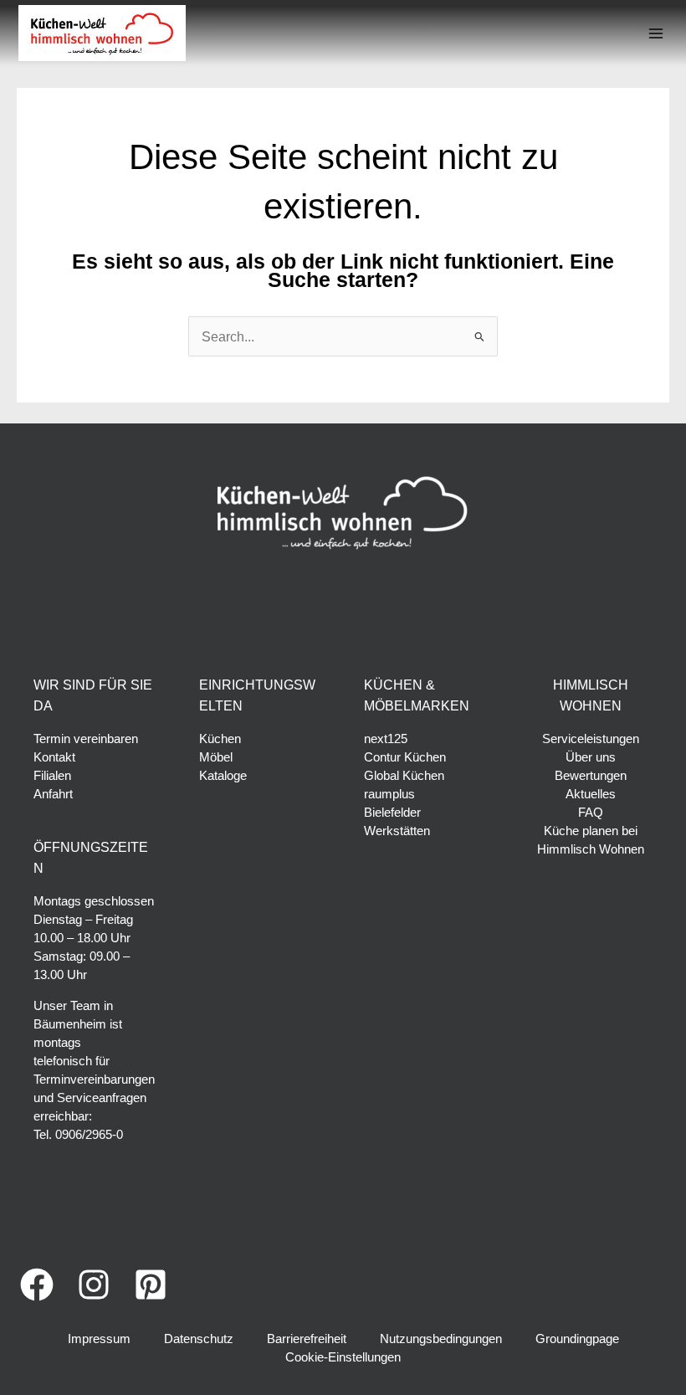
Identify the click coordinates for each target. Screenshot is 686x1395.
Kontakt (54, 757)
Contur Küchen (405, 757)
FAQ (590, 812)
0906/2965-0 (89, 1134)
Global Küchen (404, 775)
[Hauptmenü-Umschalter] (655, 33)
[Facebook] (37, 1284)
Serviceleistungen (590, 739)
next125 (385, 739)
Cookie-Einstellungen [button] (343, 1357)
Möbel (216, 757)
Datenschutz (198, 1339)
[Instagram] (93, 1284)
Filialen (52, 775)
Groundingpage (577, 1339)
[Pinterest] (150, 1284)
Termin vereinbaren (85, 739)
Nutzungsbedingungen (441, 1339)
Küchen (220, 739)
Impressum (99, 1339)
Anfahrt (53, 794)
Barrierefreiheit (306, 1339)
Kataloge (223, 775)
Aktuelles (591, 794)
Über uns (591, 757)
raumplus (389, 794)
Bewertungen (591, 775)
